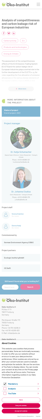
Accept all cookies (21, 411)
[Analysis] (5, 389)
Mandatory (13, 383)
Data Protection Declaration (25, 416)
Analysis (12, 388)
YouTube (12, 393)
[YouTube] (5, 394)
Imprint (38, 416)
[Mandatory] (5, 384)
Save (21, 400)
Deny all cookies (20, 405)
